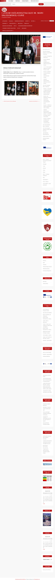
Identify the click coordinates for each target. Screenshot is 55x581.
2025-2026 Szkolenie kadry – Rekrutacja (46, 125)
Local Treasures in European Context (46, 310)
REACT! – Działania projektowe (46, 175)
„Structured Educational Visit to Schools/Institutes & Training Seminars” (47, 380)
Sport (44, 262)
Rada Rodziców (12, 23)
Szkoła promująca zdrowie (47, 266)
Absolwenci (24, 28)
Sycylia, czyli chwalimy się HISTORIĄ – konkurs (47, 338)
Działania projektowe (46, 356)
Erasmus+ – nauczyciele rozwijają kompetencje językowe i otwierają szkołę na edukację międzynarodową (47, 91)
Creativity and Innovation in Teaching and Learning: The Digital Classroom (47, 442)
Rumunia (44, 168)
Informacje (44, 281)
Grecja (44, 170)
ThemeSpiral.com (37, 579)
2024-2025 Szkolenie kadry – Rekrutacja (46, 86)
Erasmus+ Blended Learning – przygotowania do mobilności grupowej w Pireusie (47, 62)
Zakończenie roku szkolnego (31, 0)
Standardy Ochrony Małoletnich (9, 28)
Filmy (44, 177)
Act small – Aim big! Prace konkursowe (47, 57)
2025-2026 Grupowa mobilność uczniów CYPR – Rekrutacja (47, 129)
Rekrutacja (26, 23)
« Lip (44, 503)
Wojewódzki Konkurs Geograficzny (25, 25)
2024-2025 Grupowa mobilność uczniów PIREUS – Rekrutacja (47, 53)
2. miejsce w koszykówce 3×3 (33, 101)
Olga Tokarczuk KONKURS (47, 312)
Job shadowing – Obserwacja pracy (46, 133)
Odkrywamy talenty (46, 268)
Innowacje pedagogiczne (47, 270)
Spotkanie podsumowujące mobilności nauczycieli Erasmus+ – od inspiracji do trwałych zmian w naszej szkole (47, 113)
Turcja (44, 166)
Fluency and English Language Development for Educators (47, 413)
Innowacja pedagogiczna (7, 30)
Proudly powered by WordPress (20, 579)
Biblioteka (20, 23)
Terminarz (44, 264)
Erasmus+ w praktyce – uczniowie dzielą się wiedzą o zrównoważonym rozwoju (47, 74)
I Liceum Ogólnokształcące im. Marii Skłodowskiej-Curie (22, 14)
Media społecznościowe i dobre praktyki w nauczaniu (47, 437)
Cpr (4, 69)
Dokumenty (4, 23)
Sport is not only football (47, 352)
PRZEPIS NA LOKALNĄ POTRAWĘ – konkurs (46, 332)
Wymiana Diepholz (20, 0)
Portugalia (44, 164)
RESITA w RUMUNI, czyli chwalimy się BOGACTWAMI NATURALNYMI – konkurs (47, 316)
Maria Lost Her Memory (47, 569)
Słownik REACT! (45, 179)
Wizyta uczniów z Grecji (47, 136)
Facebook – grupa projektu (47, 340)
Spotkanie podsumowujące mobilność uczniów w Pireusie (47, 81)
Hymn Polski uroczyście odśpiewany (10, 101)
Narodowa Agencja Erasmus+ (46, 139)
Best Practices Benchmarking (45, 446)
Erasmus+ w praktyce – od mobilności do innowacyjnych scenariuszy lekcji (47, 120)
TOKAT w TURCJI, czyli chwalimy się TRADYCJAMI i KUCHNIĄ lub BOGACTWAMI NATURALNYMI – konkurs (47, 327)
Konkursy (44, 260)
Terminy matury (45, 283)
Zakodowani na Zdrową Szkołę (47, 376)
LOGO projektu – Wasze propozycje (47, 184)
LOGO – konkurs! (45, 181)
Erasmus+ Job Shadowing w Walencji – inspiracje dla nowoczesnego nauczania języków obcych (47, 100)
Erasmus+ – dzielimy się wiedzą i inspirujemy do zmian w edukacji (47, 106)
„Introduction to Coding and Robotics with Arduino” (47, 391)
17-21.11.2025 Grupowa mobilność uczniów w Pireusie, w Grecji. (47, 68)
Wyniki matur (13, 0)
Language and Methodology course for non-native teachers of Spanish (47, 418)
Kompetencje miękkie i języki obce (46, 405)
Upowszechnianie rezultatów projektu (46, 424)
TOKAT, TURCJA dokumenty (45, 321)
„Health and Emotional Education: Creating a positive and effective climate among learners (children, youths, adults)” (47, 386)
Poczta (18, 28)
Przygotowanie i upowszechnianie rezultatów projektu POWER (46, 450)
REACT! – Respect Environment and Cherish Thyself (47, 160)
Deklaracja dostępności (7, 25)
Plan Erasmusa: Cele (46, 49)
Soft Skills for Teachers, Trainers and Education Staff (47, 408)
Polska (44, 172)
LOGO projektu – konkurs (47, 335)
